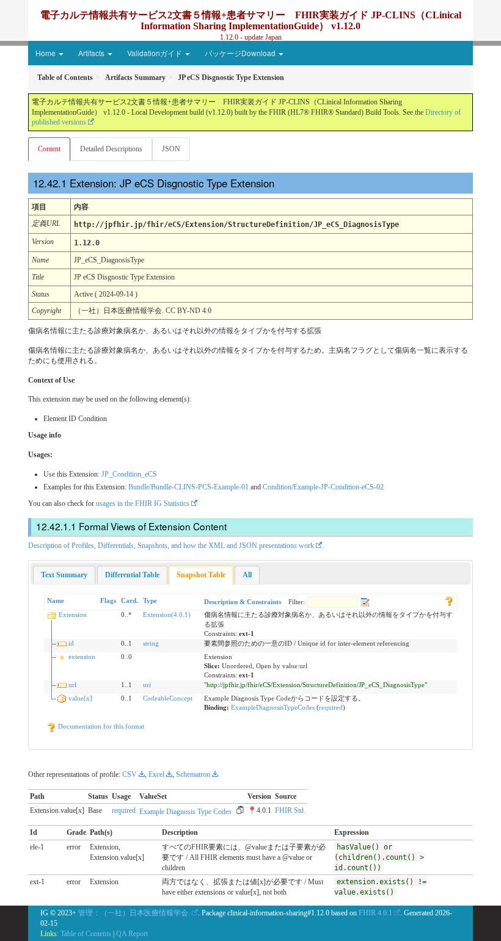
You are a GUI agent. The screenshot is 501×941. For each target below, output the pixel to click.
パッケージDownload (241, 53)
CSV (129, 774)
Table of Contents (85, 933)
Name (55, 600)
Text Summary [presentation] (64, 575)
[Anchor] (282, 183)
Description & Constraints (242, 601)
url (72, 684)
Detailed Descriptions (111, 149)
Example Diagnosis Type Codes (185, 811)
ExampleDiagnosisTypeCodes (273, 707)
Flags (108, 600)
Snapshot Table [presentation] (201, 575)
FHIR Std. (290, 810)
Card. (129, 600)
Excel (156, 774)
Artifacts (92, 53)
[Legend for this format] (449, 600)
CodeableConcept (167, 698)
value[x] (80, 698)
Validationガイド (155, 53)
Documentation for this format (100, 726)
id (71, 643)
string (151, 643)
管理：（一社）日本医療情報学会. (134, 913)
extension (81, 656)
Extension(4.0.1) (167, 614)
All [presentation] (247, 575)
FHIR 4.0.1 (375, 913)
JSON (171, 149)
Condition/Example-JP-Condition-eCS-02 (323, 487)
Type (150, 600)
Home (46, 53)
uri (147, 684)
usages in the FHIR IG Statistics (142, 503)
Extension (73, 614)
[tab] (64, 575)
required (331, 707)
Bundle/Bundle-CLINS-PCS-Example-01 (188, 487)
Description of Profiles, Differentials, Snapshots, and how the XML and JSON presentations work (171, 545)
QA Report (132, 933)
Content (49, 149)
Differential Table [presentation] (132, 575)
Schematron (193, 774)
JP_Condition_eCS (129, 474)
